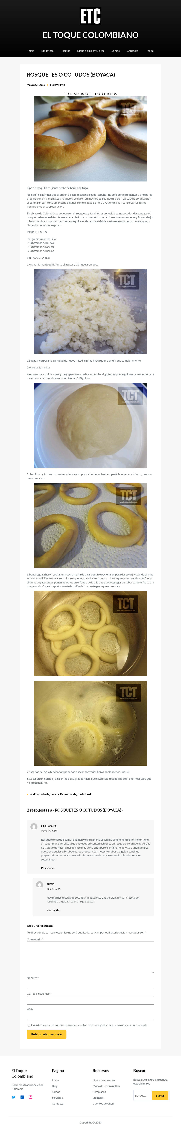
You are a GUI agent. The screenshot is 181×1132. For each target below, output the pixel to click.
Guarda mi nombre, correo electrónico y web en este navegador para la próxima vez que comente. (89, 1025)
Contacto (57, 1103)
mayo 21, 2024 (49, 830)
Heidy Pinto (57, 84)
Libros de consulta (104, 1080)
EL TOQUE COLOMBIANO (90, 35)
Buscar (160, 1095)
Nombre (33, 977)
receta (55, 794)
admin (50, 883)
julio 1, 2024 (53, 888)
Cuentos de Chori (103, 1103)
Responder (48, 868)
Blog (54, 1086)
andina (34, 794)
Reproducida (68, 794)
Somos (56, 1091)
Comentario (35, 939)
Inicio (55, 1080)
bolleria (44, 794)
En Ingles (98, 1097)
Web (30, 1009)
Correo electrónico (39, 993)
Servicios (57, 1097)
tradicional (84, 794)
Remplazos (99, 1091)
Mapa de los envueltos (106, 1086)
